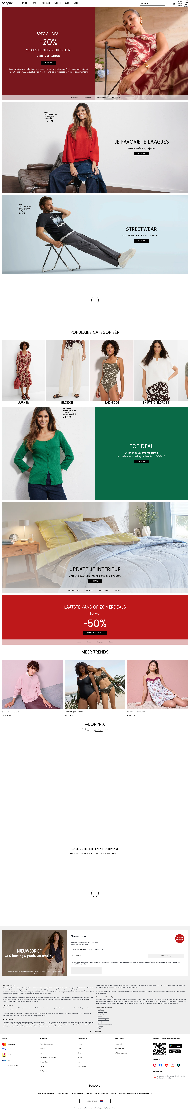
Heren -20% (87, 97)
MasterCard (11, 1044)
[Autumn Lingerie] (157, 688)
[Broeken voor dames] (67, 372)
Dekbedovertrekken (74, 590)
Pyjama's (100, 1026)
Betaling (4, 1039)
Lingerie (100, 1028)
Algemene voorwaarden (46, 1093)
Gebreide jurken (102, 1012)
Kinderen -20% (101, 97)
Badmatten (89, 590)
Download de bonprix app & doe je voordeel (166, 1039)
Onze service (44, 1039)
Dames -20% (74, 97)
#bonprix (95, 724)
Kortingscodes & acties (46, 1071)
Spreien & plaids (103, 590)
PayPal (10, 1061)
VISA (9, 1049)
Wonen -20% (116, 97)
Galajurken (101, 1010)
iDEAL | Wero (12, 1055)
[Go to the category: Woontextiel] (95, 547)
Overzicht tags (82, 1067)
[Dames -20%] (48, 53)
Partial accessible (62, 1093)
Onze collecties (82, 1039)
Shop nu (48, 63)
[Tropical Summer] (95, 688)
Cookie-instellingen (101, 1093)
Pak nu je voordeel (95, 633)
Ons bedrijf (118, 1044)
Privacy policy (82, 964)
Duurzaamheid (119, 1049)
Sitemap (89, 1093)
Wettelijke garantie (145, 1093)
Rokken (100, 1016)
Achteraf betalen (13, 1066)
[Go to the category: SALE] (95, 620)
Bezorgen (42, 1049)
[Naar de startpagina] (12, 3)
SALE (79, 1062)
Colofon (113, 1093)
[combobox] (152, 3)
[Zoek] (167, 3)
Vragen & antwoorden (46, 1044)
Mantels (100, 1022)
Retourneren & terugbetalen (48, 1058)
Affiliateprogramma (121, 1053)
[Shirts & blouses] (156, 372)
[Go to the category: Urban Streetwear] (95, 234)
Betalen (42, 1053)
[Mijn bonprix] (174, 3)
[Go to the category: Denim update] (95, 147)
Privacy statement (77, 1093)
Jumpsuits (101, 1014)
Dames (79, 642)
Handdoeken (118, 590)
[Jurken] (23, 372)
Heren (89, 642)
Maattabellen (44, 1062)
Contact (42, 1067)
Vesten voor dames (103, 1020)
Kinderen (100, 642)
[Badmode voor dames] (111, 372)
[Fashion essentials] (32, 688)
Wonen (111, 642)
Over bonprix (119, 1039)
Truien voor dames (103, 1018)
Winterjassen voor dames (105, 1024)
